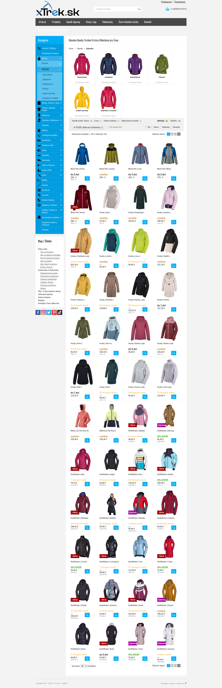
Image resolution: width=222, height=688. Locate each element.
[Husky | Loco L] (140, 254)
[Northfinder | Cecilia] (83, 559)
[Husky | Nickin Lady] (169, 341)
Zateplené (109, 77)
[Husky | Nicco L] (112, 341)
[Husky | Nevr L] (83, 341)
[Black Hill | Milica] (169, 166)
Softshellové (135, 77)
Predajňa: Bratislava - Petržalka (53, 29)
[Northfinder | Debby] (83, 603)
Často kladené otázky (128, 22)
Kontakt (147, 22)
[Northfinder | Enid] (112, 647)
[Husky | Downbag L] (140, 210)
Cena (96, 121)
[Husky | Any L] (112, 210)
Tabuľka (173, 121)
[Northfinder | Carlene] (169, 516)
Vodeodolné (82, 77)
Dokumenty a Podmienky (48, 270)
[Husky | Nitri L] (83, 385)
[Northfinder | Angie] (112, 472)
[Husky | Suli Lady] (169, 385)
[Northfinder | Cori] (140, 559)
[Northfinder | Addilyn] (140, 428)
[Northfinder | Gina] (140, 647)
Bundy (80, 49)
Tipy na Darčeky (47, 252)
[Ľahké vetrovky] (82, 97)
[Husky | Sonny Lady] (140, 385)
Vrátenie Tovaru (46, 282)
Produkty (56, 22)
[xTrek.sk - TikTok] (59, 314)
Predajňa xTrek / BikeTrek (48, 303)
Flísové (162, 77)
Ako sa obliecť (46, 261)
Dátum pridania (110, 121)
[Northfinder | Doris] (140, 603)
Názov (86, 121)
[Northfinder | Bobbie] (112, 516)
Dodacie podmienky (48, 279)
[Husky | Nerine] (169, 297)
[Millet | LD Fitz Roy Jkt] (83, 428)
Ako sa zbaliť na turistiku (50, 255)
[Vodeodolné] (82, 64)
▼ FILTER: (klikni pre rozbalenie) (88, 127)
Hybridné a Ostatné (108, 110)
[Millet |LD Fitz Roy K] (112, 428)
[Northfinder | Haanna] (169, 647)
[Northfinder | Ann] (140, 472)
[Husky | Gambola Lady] (83, 254)
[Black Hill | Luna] (140, 166)
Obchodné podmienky (49, 276)
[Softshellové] (135, 64)
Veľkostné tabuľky (45, 294)
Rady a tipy (91, 22)
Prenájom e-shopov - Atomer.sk (173, 683)
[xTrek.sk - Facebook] (37, 314)
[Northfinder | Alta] (83, 472)
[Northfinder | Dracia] (169, 603)
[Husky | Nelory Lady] (140, 297)
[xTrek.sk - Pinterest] (54, 314)
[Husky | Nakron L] (83, 297)
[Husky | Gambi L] (169, 210)
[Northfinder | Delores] (112, 603)
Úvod (71, 49)
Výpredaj (165, 127)
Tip (149, 127)
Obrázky (160, 121)
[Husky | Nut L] (112, 385)
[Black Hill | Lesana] (112, 166)
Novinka (176, 127)
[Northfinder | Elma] (83, 647)
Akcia (156, 127)
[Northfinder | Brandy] (140, 516)
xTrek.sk (42, 22)
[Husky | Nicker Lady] (140, 341)
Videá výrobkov (44, 297)
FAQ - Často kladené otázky (49, 291)
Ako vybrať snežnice (48, 264)
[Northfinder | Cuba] (169, 559)
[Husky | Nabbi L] (169, 254)
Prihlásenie (166, 2)
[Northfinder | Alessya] (169, 428)
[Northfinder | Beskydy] (83, 516)
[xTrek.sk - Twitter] (48, 314)
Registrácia (180, 2)
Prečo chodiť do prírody (50, 258)
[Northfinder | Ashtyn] (169, 472)
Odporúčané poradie (129, 121)
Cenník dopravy (73, 22)
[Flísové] (161, 64)
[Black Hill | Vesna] (83, 210)
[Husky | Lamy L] (112, 254)
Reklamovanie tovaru (49, 273)
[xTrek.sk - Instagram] (43, 314)
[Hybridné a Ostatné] (108, 97)
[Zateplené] (108, 64)
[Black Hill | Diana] (83, 166)
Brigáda (41, 300)
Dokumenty (107, 22)
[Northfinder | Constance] (112, 559)
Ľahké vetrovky (82, 110)
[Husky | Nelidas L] (112, 297)
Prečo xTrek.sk (46, 267)
